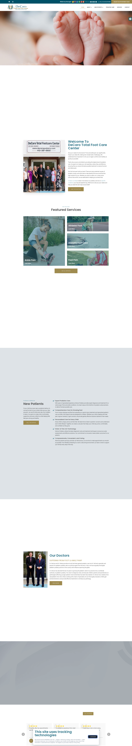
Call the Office (31, 422)
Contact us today (72, 180)
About (88, 7)
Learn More (28, 263)
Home (82, 7)
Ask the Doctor (76, 189)
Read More (56, 583)
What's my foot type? (66, 1)
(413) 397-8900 (107, 1)
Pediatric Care (110, 7)
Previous (23, 734)
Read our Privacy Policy (74, 742)
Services (119, 7)
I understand (93, 736)
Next (108, 734)
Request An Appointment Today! (122, 1)
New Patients (98, 7)
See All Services (66, 270)
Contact (127, 7)
